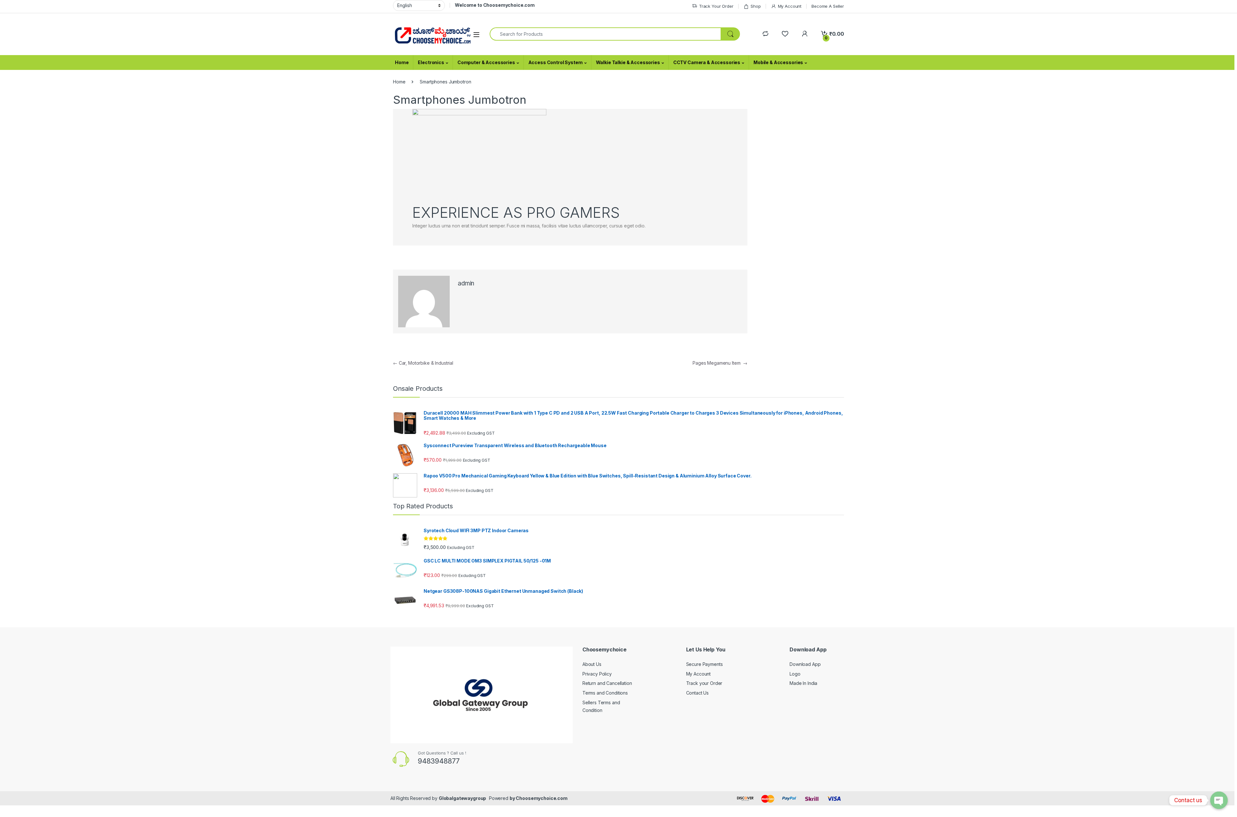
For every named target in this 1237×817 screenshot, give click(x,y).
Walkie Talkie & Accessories (628, 62)
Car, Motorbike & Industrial (423, 363)
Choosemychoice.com (541, 798)
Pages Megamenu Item (720, 363)
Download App (805, 664)
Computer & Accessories (486, 62)
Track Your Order (716, 6)
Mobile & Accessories (778, 62)
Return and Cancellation (607, 683)
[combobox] (605, 34)
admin (466, 283)
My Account (789, 6)
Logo (795, 674)
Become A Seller (827, 6)
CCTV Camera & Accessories (707, 62)
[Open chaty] (1219, 800)
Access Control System (555, 62)
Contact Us (697, 693)
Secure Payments (704, 664)
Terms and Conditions (605, 693)
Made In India (803, 683)
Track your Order (704, 683)
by (513, 798)
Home (401, 62)
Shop (756, 6)
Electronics (431, 62)
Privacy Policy (597, 674)
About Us (591, 664)
